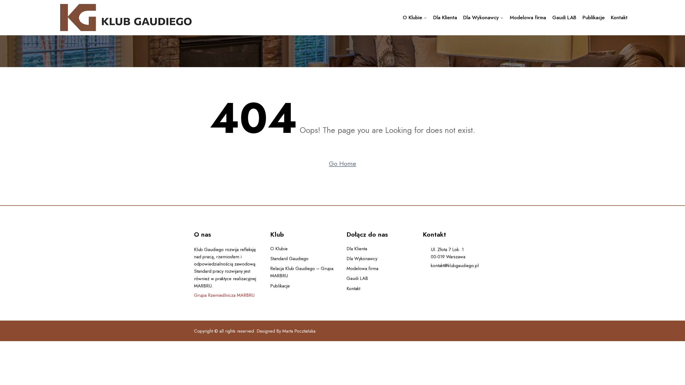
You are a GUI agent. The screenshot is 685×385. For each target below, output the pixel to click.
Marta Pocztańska (298, 331)
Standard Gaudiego (289, 258)
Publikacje (594, 17)
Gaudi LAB (564, 17)
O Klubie (412, 17)
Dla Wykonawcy (481, 17)
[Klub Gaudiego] (126, 17)
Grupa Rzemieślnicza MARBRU (224, 295)
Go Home (342, 163)
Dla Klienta (445, 17)
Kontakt (619, 17)
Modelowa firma (528, 17)
